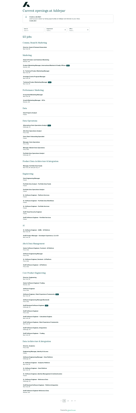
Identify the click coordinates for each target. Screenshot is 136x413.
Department (50, 28)
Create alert (32, 20)
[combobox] (69, 30)
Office (70, 28)
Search (26, 28)
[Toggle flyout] (65, 30)
